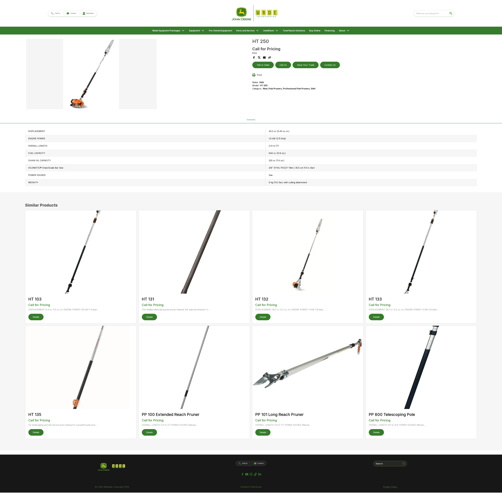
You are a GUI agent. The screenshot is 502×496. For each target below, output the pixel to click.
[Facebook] (242, 474)
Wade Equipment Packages (166, 30)
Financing (330, 30)
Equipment (194, 30)
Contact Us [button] (330, 65)
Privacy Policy (390, 487)
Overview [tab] (251, 120)
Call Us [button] (283, 65)
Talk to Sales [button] (263, 65)
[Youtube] (246, 474)
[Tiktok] (255, 474)
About (342, 30)
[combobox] (434, 13)
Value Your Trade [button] (305, 65)
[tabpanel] (138, 74)
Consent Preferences (251, 487)
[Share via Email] (264, 57)
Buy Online (314, 30)
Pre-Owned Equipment (220, 30)
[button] (55, 13)
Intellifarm (268, 30)
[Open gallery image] (91, 74)
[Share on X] (259, 57)
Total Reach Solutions (294, 30)
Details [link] (36, 317)
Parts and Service (245, 30)
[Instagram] (251, 474)
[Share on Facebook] (253, 57)
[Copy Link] (269, 57)
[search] (451, 13)
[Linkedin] (259, 474)
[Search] (403, 463)
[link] (88, 13)
